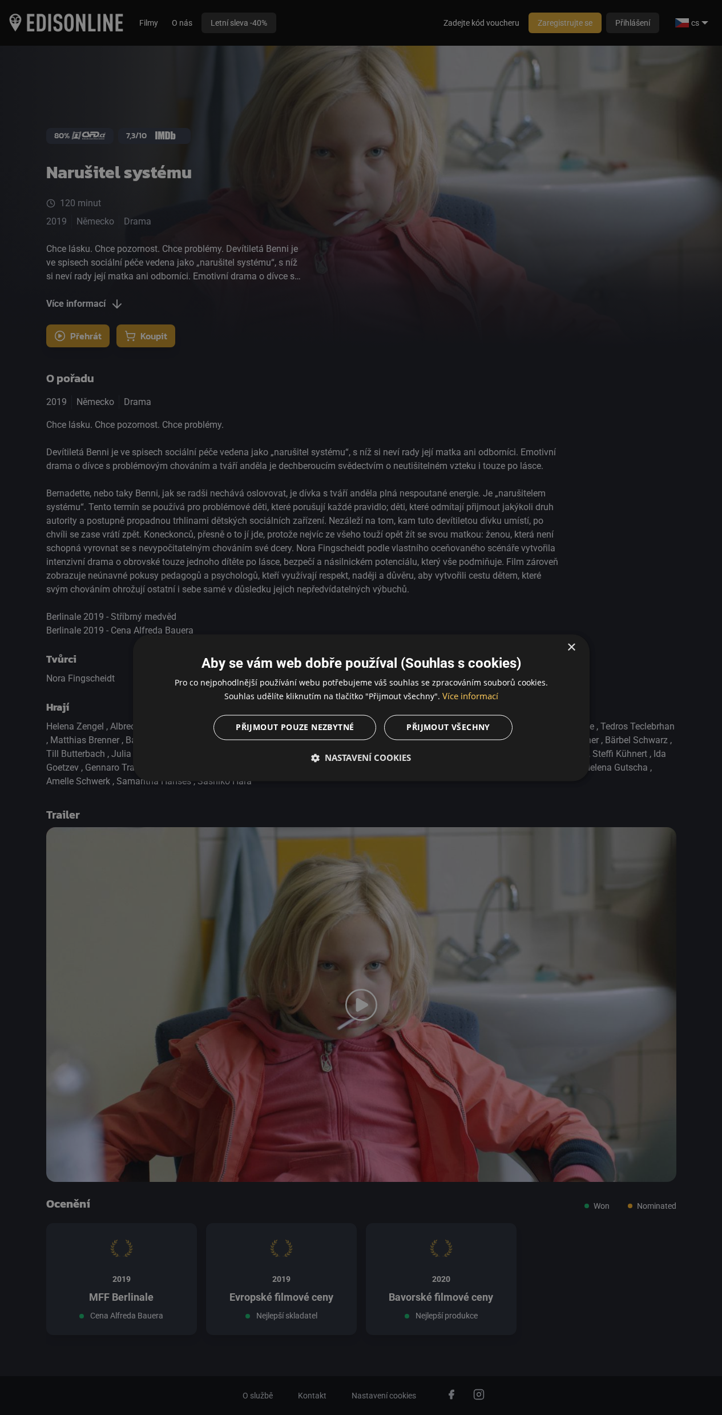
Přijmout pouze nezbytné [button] (295, 726)
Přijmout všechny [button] (448, 726)
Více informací (470, 696)
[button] (361, 757)
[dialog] (361, 707)
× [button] (571, 647)
